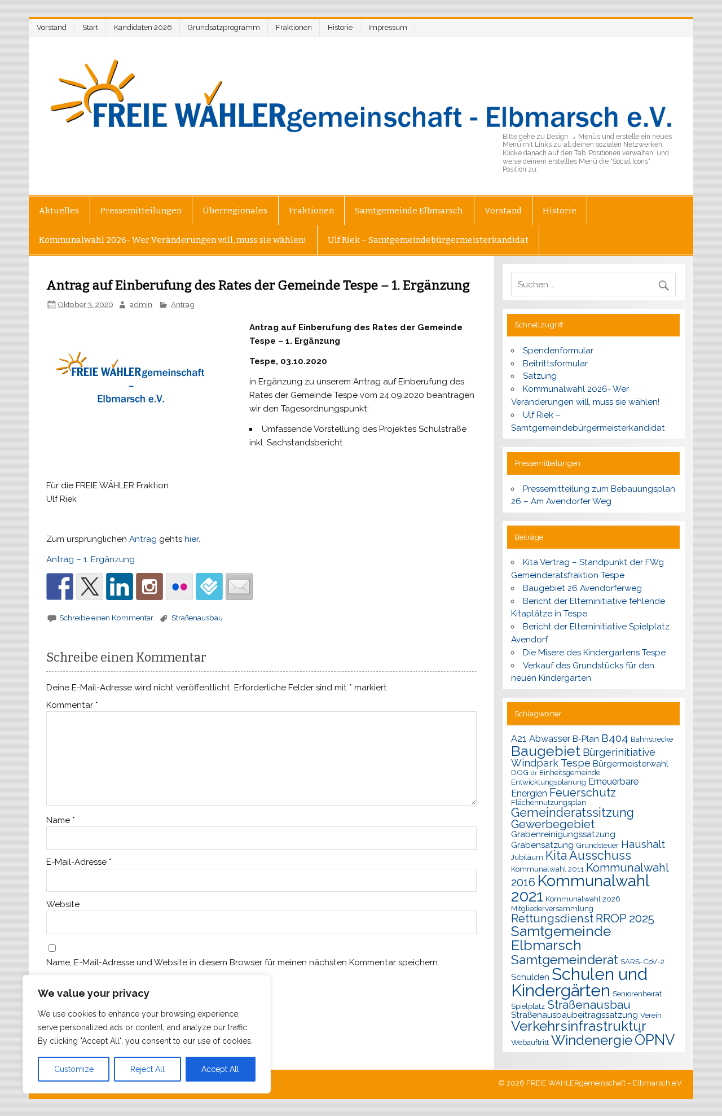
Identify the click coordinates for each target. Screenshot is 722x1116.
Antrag (183, 304)
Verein (651, 1014)
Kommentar (72, 705)
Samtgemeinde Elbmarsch (409, 210)
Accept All (220, 1069)
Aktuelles (59, 210)
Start (90, 27)
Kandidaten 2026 (143, 27)
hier (191, 539)
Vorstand (52, 27)
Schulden (530, 977)
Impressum (387, 27)
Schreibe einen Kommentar (106, 617)
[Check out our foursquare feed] (209, 586)
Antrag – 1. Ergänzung (90, 559)
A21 (519, 738)
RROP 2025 (625, 918)
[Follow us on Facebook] (59, 586)
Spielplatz (528, 1005)
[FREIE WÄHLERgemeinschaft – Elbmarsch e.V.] (361, 95)
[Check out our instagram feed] (149, 586)
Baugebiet (545, 750)
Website (63, 904)
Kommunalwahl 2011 (547, 868)
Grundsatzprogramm (224, 27)
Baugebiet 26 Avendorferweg (582, 588)
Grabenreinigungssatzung (563, 834)
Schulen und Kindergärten (579, 982)
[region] (147, 1034)
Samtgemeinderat (564, 959)
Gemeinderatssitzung (572, 813)
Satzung (540, 376)
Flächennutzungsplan (548, 802)
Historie (340, 27)
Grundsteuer (597, 845)
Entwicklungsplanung (548, 781)
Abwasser (549, 738)
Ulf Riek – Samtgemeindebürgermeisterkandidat (428, 240)
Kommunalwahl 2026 (582, 898)
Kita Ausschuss (588, 855)
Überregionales (234, 210)
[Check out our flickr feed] (179, 586)
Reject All (147, 1069)
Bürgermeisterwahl (630, 764)
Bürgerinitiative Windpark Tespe (583, 757)
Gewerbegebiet (553, 824)
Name (60, 820)
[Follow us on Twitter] (89, 586)
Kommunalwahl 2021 (580, 888)
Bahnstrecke (652, 738)
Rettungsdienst (552, 918)
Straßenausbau (197, 617)
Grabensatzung (542, 845)
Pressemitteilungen (141, 210)
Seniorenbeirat (637, 993)
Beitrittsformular (555, 363)
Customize (74, 1069)
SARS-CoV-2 (642, 961)
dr (534, 772)
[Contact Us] (239, 586)
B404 (614, 738)
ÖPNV (655, 1039)
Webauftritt (530, 1042)
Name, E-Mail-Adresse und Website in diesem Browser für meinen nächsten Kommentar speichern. (242, 963)
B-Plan (586, 739)
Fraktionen (294, 27)
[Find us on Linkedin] (119, 586)
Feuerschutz (582, 792)
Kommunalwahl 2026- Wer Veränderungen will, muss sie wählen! (172, 240)
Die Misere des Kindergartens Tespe (594, 652)
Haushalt (643, 844)
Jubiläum (527, 856)
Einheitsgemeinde (569, 772)
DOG (520, 772)
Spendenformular (558, 350)
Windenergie (591, 1040)
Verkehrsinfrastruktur (578, 1026)
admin (141, 304)
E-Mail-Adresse (79, 862)
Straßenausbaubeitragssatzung (574, 1015)
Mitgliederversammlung (552, 908)
